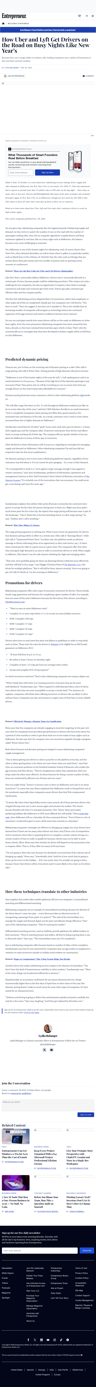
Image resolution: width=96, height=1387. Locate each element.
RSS (67, 1340)
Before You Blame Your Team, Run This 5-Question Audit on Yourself (46, 1201)
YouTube (48, 1340)
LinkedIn (41, 1340)
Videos (5, 1283)
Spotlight (6, 1298)
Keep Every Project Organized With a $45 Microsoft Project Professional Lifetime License (45, 1157)
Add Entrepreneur (16, 76)
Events (5, 1278)
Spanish (30, 1370)
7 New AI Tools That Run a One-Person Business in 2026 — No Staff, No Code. (15, 1201)
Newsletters (7, 1268)
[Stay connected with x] (44, 1050)
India (52, 1370)
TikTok (61, 1340)
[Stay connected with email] (51, 1050)
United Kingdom (43, 1374)
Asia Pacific (63, 1370)
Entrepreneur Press (59, 1283)
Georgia (41, 1370)
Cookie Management (84, 1300)
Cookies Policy (82, 1278)
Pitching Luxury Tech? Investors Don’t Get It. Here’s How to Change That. (78, 1201)
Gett (82, 395)
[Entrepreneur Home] (3, 23)
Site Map (79, 1290)
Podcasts (6, 1288)
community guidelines (21, 1093)
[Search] (79, 16)
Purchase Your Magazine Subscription (32, 1298)
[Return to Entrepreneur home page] (14, 16)
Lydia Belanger (11, 68)
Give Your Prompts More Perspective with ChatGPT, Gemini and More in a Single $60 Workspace (79, 1157)
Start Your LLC (32, 1291)
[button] (92, 16)
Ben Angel (9, 1211)
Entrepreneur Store (14, 1162)
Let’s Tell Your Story (59, 1298)
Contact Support (82, 1295)
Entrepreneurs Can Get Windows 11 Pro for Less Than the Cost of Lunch (15, 1154)
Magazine (6, 1293)
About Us (30, 1321)
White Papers (8, 1273)
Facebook (28, 1340)
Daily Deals (56, 1293)
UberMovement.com (15, 601)
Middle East (78, 1370)
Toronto (54, 644)
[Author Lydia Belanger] (48, 1029)
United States (17, 1370)
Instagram (54, 1340)
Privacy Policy (81, 1273)
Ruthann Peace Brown (47, 1211)
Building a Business (18, 23)
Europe (57, 1374)
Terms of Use (81, 1268)
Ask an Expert (57, 1288)
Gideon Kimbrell (77, 1211)
